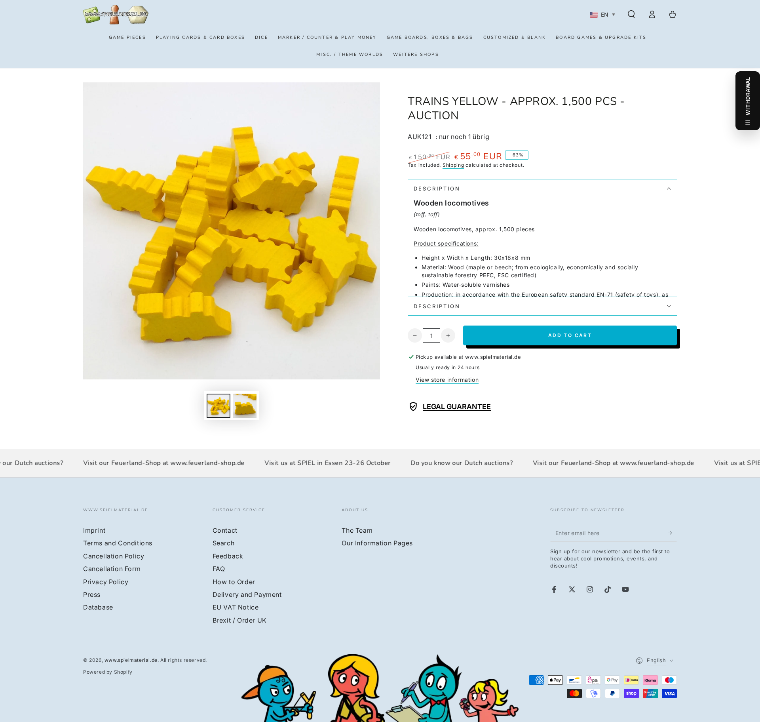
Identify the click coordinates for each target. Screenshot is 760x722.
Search (224, 543)
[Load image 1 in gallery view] (218, 406)
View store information (447, 379)
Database (98, 607)
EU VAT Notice (236, 607)
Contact (225, 530)
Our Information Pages (377, 543)
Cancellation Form (112, 569)
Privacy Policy (105, 582)
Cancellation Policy (113, 556)
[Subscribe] (672, 532)
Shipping (453, 165)
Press (92, 594)
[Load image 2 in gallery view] (244, 406)
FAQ (219, 569)
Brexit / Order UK (240, 620)
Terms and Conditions (117, 543)
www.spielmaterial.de (131, 660)
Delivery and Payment (247, 594)
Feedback (228, 556)
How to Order (234, 582)
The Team (357, 530)
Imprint (94, 530)
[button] (631, 14)
